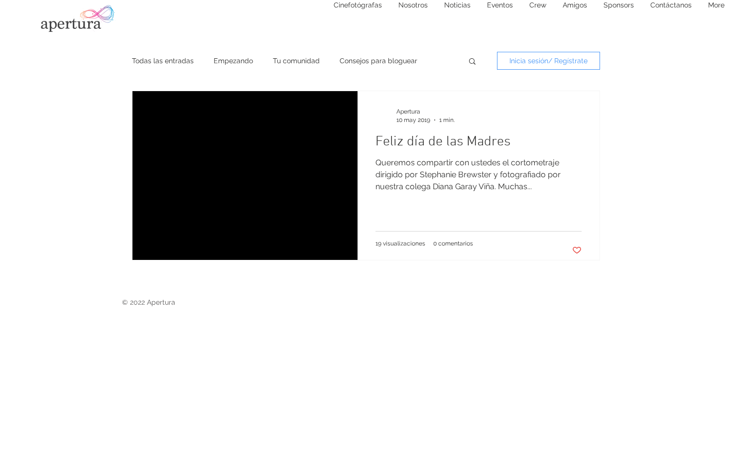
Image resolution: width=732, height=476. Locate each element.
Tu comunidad (296, 61)
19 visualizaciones (400, 243)
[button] (472, 62)
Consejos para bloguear (378, 61)
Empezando (233, 61)
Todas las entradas (163, 61)
